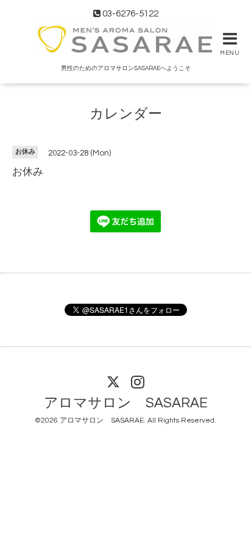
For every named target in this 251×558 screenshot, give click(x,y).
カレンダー (126, 114)
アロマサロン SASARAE (126, 403)
